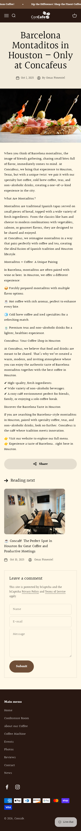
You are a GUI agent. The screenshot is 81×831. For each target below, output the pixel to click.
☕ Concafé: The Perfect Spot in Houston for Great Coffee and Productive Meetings (28, 546)
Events (9, 741)
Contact (9, 765)
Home (8, 710)
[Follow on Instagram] (17, 787)
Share (43, 464)
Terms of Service (55, 592)
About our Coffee (16, 726)
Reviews (10, 757)
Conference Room (16, 718)
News (8, 773)
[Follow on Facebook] (7, 787)
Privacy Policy (30, 592)
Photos (9, 749)
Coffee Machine (15, 734)
